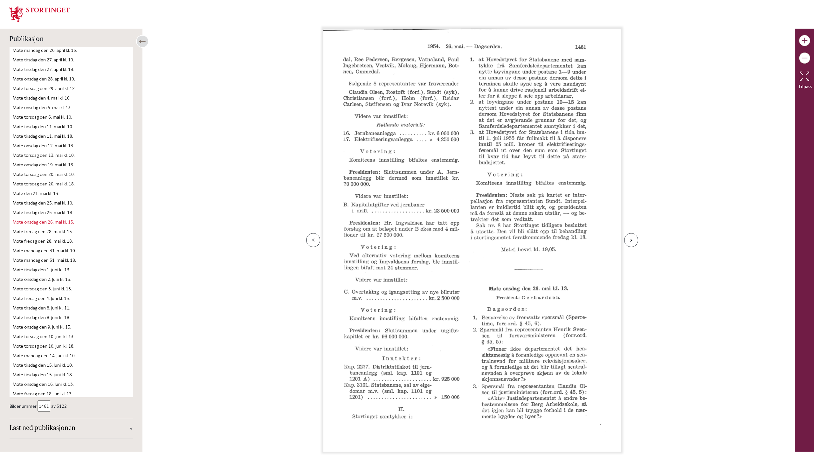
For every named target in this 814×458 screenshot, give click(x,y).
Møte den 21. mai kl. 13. (36, 193)
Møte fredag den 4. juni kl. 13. (41, 298)
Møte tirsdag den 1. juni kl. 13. (41, 270)
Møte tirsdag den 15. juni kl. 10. (43, 365)
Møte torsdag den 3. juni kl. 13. (42, 289)
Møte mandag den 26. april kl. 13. (45, 50)
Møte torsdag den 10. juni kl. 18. (43, 346)
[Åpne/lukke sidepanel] (142, 41)
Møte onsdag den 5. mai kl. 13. (42, 107)
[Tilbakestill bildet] (804, 76)
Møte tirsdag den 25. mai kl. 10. (43, 203)
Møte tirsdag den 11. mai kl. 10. (43, 126)
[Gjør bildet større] (804, 40)
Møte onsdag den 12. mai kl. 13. (43, 145)
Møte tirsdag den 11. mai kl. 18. (43, 136)
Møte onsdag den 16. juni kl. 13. (43, 384)
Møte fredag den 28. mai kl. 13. (43, 231)
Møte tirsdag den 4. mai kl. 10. (42, 98)
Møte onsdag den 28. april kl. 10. (44, 79)
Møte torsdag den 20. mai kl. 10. (44, 174)
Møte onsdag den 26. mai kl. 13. (43, 222)
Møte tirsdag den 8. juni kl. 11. (41, 308)
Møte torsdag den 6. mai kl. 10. (42, 117)
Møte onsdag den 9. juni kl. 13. (42, 327)
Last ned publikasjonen (42, 428)
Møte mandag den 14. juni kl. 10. (44, 355)
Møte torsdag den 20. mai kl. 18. (44, 184)
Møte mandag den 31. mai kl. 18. (44, 260)
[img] (40, 13)
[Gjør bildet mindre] (804, 58)
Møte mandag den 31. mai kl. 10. (44, 250)
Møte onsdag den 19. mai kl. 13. (43, 165)
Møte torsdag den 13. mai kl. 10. (44, 155)
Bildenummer (23, 406)
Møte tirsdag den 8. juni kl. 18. (41, 317)
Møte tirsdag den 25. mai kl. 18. (43, 212)
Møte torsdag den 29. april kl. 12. (44, 88)
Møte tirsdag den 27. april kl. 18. (43, 69)
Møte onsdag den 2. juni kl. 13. (42, 279)
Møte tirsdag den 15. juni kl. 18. (43, 374)
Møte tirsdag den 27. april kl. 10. (43, 60)
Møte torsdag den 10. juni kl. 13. (43, 336)
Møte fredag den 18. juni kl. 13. (42, 394)
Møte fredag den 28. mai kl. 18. (43, 241)
